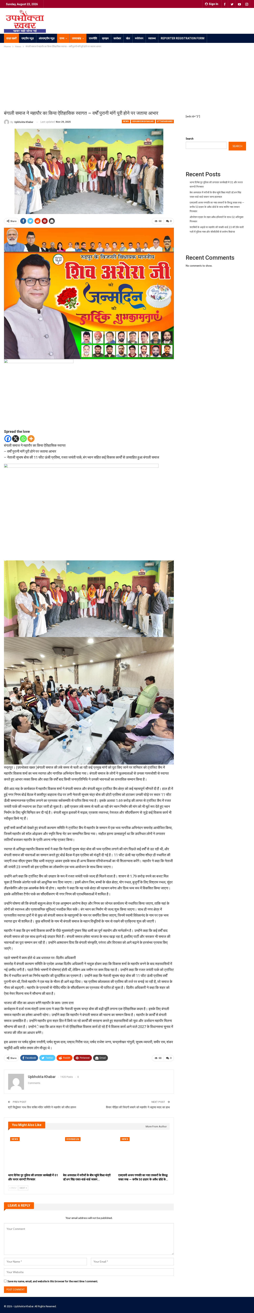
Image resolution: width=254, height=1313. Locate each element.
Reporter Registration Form (182, 38)
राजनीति (93, 38)
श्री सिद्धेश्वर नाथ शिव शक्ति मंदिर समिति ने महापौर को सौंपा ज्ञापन (42, 1107)
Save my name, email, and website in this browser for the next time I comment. (53, 1281)
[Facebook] (7, 438)
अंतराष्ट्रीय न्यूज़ (47, 38)
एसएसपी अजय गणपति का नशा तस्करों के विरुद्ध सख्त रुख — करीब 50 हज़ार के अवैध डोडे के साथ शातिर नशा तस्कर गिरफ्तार (217, 207)
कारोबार (117, 38)
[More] (31, 438)
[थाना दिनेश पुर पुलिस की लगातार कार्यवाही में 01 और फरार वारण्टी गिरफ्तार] (34, 1153)
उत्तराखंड (76, 38)
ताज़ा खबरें (11, 38)
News (126, 121)
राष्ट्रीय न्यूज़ (27, 38)
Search (189, 138)
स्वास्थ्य (152, 38)
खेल (128, 38)
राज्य (62, 38)
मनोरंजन (139, 38)
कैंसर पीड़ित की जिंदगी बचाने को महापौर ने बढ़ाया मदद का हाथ (138, 1107)
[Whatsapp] (23, 438)
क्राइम (105, 38)
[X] (15, 438)
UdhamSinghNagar (143, 121)
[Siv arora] (89, 293)
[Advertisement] (127, 78)
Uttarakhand (165, 121)
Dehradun (72, 1139)
